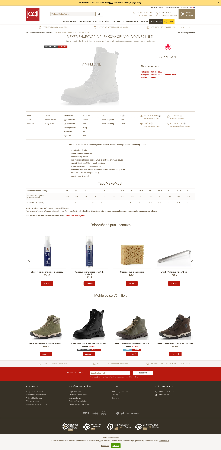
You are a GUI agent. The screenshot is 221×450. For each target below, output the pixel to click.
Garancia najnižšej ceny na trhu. (180, 124)
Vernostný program (172, 7)
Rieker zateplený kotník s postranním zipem (175, 343)
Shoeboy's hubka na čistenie (132, 272)
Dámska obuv (69, 21)
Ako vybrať (184, 7)
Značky (144, 21)
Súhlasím (116, 446)
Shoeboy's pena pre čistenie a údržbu (47, 272)
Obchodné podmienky (78, 395)
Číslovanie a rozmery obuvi (75, 216)
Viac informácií (164, 441)
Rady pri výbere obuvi (34, 391)
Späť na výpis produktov (186, 33)
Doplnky (116, 21)
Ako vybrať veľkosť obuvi (36, 395)
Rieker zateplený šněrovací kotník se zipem (132, 343)
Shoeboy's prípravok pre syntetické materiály (89, 273)
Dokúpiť (47, 284)
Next (192, 259)
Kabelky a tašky (101, 21)
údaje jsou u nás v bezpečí (101, 377)
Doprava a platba (76, 391)
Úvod (28, 33)
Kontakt (161, 7)
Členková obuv (47, 33)
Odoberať (143, 373)
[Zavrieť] (219, 3)
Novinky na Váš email (77, 373)
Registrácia (173, 15)
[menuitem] (69, 21)
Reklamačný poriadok (78, 401)
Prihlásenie (165, 15)
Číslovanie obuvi (32, 401)
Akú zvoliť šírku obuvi (34, 398)
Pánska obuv (85, 21)
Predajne (154, 7)
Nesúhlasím (105, 446)
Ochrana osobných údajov (79, 404)
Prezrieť (45, 354)
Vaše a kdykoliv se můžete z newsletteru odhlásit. (114, 377)
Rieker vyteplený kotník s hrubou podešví (88, 343)
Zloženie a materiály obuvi (36, 404)
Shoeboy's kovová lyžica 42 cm (174, 272)
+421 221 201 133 (166, 391)
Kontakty (115, 398)
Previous (29, 259)
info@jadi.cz (163, 395)
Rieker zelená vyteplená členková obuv (45, 343)
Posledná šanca (130, 21)
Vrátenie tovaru (75, 398)
